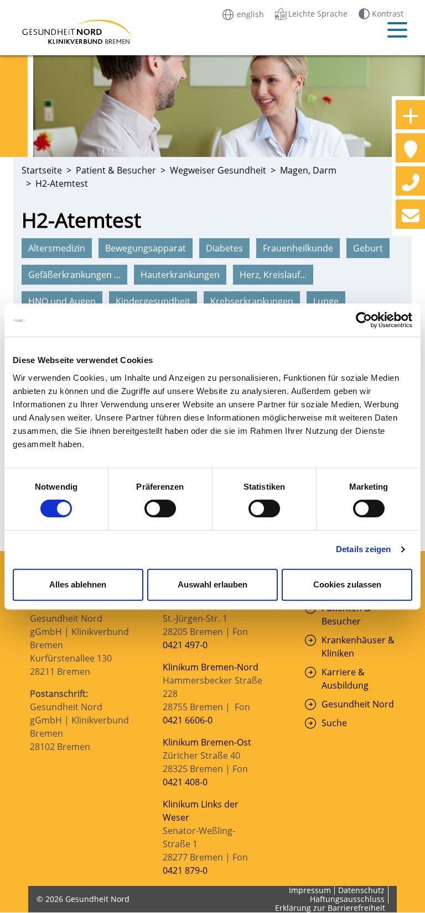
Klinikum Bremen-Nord (210, 667)
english (249, 13)
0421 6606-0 (187, 720)
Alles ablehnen (77, 584)
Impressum (310, 890)
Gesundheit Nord (358, 704)
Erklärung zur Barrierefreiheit (330, 907)
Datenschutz (361, 890)
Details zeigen (363, 549)
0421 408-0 (185, 782)
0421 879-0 (185, 870)
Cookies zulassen (347, 584)
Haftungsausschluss (347, 899)
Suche (334, 723)
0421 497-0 (186, 645)
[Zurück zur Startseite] (63, 31)
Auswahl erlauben (212, 584)
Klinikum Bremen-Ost (207, 742)
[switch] (160, 508)
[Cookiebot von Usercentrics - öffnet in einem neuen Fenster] (363, 320)
